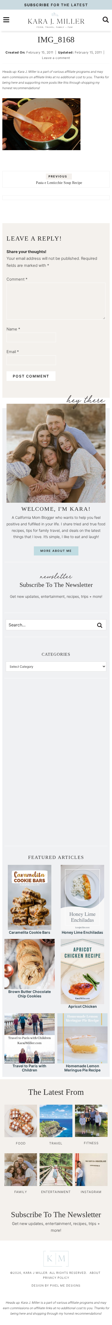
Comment (17, 279)
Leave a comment (56, 58)
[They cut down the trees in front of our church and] (31, 766)
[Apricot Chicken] (82, 1001)
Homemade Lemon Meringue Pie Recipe (82, 1068)
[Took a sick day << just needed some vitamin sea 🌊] (31, 738)
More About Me (56, 551)
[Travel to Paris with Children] (29, 1061)
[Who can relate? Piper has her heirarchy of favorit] (81, 794)
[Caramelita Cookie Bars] (29, 927)
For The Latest (56, 5)
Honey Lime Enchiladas (82, 932)
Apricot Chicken (82, 1006)
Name (13, 329)
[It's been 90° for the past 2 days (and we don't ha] (31, 794)
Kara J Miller (56, 20)
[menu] (6, 20)
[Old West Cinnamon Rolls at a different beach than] (81, 738)
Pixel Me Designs (65, 1285)
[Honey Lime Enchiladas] (82, 927)
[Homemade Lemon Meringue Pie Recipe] (82, 1061)
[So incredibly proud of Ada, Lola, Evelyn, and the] (81, 710)
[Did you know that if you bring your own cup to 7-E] (81, 766)
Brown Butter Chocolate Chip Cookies (29, 993)
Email (13, 351)
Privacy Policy (56, 1278)
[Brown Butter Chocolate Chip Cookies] (29, 986)
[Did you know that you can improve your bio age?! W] (31, 710)
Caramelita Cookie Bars (29, 932)
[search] (105, 20)
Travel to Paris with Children (29, 1068)
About (95, 1273)
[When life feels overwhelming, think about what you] (31, 822)
